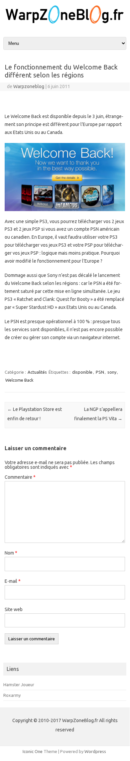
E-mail (13, 581)
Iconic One (33, 751)
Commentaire (20, 477)
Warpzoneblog (28, 86)
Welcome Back (19, 380)
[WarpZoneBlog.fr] (65, 23)
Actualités (37, 372)
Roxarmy (12, 695)
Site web (14, 609)
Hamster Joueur (18, 684)
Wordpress (95, 751)
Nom (11, 553)
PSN (100, 372)
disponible (82, 372)
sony (111, 372)
